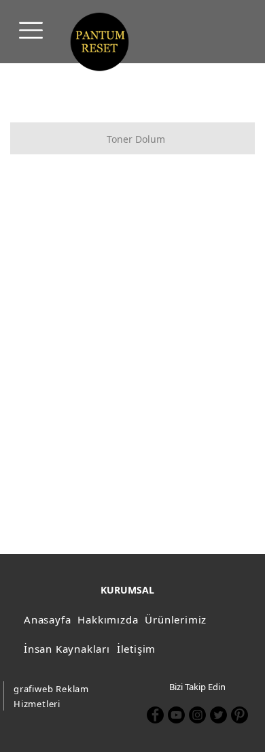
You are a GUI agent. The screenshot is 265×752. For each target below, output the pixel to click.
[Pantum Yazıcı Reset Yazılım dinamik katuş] (100, 41)
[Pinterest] (239, 714)
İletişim (136, 648)
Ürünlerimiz (176, 619)
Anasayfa (47, 619)
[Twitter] (218, 714)
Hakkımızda (107, 619)
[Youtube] (176, 714)
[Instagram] (197, 714)
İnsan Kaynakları (67, 648)
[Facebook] (155, 714)
